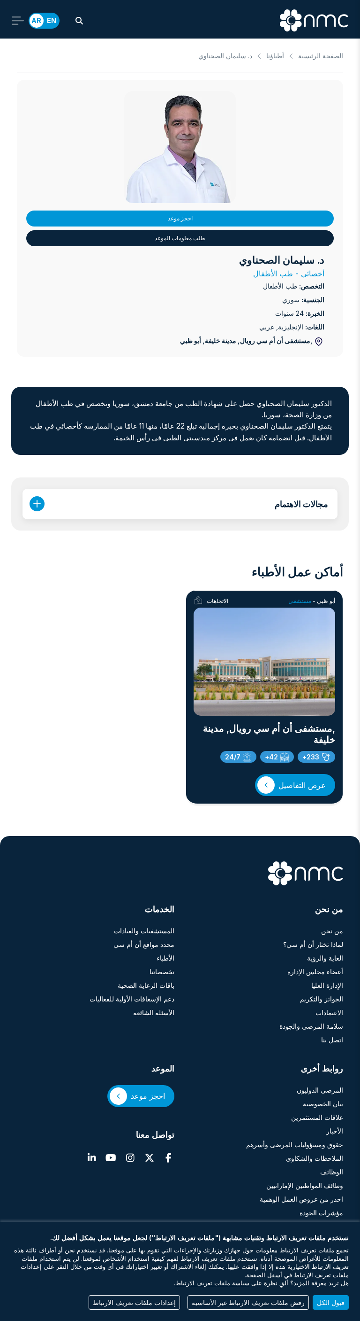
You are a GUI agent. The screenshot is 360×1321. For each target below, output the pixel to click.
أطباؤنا (275, 56)
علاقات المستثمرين (317, 1117)
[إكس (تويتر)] (149, 1158)
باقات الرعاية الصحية (146, 985)
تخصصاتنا (162, 972)
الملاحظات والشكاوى (314, 1158)
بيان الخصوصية (323, 1104)
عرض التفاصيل (302, 785)
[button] (79, 20)
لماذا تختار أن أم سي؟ (313, 944)
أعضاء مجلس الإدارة (315, 972)
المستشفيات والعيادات (144, 931)
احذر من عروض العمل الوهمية (301, 1199)
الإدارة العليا (327, 985)
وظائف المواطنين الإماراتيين (304, 1185)
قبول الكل (331, 1302)
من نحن (332, 931)
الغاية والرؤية (325, 958)
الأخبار (334, 1131)
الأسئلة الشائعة (153, 1012)
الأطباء (165, 958)
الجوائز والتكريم (321, 999)
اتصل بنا (332, 1040)
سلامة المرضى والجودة (311, 1026)
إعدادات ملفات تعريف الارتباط (134, 1302)
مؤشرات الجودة (321, 1213)
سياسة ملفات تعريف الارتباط (212, 1283)
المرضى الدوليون (320, 1090)
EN (51, 20)
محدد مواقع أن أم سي (143, 944)
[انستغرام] (130, 1158)
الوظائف (331, 1172)
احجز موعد (180, 218)
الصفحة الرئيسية (320, 56)
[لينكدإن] (92, 1158)
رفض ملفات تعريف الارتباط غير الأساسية (248, 1302)
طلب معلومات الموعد (180, 238)
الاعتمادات (329, 1012)
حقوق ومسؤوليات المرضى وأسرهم (294, 1145)
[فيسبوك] (168, 1158)
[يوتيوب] (111, 1158)
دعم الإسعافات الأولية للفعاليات (132, 999)
